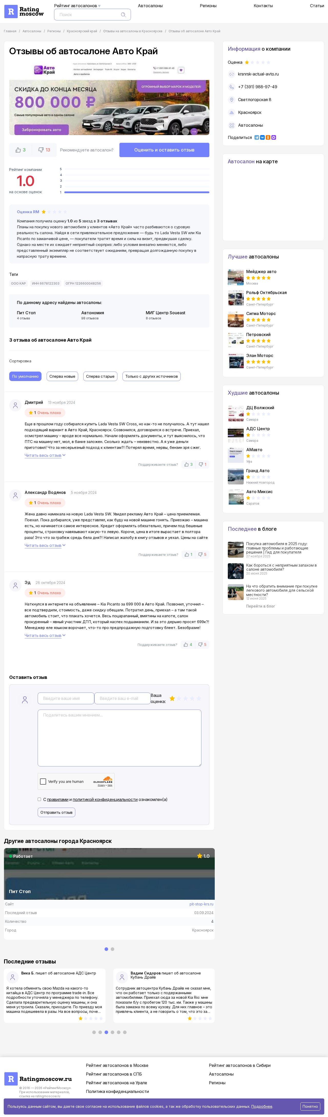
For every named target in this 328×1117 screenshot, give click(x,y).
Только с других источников (151, 376)
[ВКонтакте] (262, 137)
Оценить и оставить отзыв (164, 150)
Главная (10, 31)
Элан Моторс (259, 355)
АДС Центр (86, 973)
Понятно (310, 1106)
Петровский (258, 334)
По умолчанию (25, 376)
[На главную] (24, 7)
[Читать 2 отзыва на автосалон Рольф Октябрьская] (236, 298)
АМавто (254, 450)
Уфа (249, 461)
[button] (20, 150)
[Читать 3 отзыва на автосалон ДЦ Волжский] (236, 413)
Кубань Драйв (143, 977)
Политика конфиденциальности (117, 1091)
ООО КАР (18, 283)
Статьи (317, 5)
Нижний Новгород (260, 482)
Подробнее (261, 1106)
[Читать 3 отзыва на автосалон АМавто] (236, 455)
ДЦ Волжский (260, 408)
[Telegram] (256, 137)
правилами (57, 799)
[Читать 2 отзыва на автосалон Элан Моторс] (236, 361)
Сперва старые (100, 376)
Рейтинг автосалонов (75, 5)
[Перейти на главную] (38, 1074)
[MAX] (273, 137)
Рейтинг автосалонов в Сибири (240, 1065)
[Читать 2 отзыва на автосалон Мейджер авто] (236, 277)
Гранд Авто (258, 471)
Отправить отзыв (56, 812)
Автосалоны (150, 5)
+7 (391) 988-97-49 (257, 86)
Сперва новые (62, 376)
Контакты (263, 5)
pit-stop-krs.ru (201, 904)
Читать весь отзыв (43, 455)
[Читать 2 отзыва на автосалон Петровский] (236, 340)
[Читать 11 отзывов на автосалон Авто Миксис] (236, 497)
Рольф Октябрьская (266, 292)
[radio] (172, 698)
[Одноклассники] (268, 137)
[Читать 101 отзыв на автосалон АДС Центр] (236, 434)
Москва (252, 283)
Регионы (208, 5)
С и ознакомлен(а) (105, 799)
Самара (252, 419)
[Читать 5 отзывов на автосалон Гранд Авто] (236, 476)
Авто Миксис (259, 492)
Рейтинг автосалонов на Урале (116, 1082)
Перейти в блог (260, 606)
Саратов (252, 503)
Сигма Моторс (261, 313)
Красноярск (249, 112)
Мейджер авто (261, 271)
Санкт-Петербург (259, 304)
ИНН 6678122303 (45, 283)
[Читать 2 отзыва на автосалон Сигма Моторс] (236, 319)
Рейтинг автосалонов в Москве (117, 1065)
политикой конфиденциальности (105, 799)
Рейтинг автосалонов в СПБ (114, 1074)
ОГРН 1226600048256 (83, 283)
